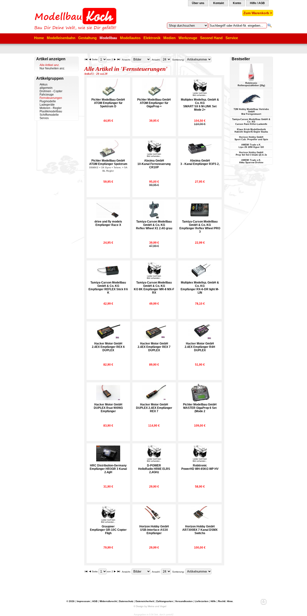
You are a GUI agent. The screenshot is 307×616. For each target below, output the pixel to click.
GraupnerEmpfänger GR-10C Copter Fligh (108, 530)
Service (231, 38)
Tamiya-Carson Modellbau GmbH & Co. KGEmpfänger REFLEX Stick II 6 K (108, 287)
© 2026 (70, 601)
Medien (169, 38)
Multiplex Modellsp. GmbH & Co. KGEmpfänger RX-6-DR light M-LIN (200, 287)
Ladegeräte (47, 104)
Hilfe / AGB (257, 3)
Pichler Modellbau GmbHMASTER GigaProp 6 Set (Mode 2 (200, 408)
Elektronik (151, 38)
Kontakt (218, 3)
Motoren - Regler (51, 108)
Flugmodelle (48, 101)
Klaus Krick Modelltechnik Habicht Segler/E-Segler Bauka (251, 130)
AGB (94, 601)
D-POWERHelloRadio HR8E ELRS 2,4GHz (154, 469)
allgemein (46, 88)
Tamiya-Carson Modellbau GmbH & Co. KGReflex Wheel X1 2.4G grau (154, 225)
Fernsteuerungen (51, 98)
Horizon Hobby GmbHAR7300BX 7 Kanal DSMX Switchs (200, 530)
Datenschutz (126, 601)
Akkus (43, 84)
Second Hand (211, 38)
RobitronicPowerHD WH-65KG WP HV (199, 467)
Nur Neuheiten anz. (52, 68)
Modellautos (130, 38)
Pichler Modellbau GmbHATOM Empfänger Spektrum (108, 165)
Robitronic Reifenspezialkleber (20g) (251, 84)
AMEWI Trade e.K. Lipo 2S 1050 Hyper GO (251, 146)
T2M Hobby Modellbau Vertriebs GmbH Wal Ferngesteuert (251, 111)
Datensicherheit (145, 601)
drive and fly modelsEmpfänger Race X (108, 223)
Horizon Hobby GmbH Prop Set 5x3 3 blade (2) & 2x (251, 153)
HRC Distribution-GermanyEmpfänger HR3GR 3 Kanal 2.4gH (108, 469)
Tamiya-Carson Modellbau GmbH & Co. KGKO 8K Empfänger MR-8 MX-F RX (154, 287)
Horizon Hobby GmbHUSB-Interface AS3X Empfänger (154, 530)
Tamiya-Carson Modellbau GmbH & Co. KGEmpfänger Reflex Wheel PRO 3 (199, 226)
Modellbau (108, 38)
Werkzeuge (187, 38)
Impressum (83, 601)
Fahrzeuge (47, 94)
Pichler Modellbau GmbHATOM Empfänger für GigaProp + (154, 103)
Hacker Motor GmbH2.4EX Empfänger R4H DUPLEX (200, 347)
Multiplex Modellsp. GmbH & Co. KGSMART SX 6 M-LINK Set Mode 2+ (200, 104)
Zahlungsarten (164, 601)
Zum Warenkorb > (257, 13)
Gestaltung (87, 38)
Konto (237, 3)
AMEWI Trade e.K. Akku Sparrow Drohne (251, 161)
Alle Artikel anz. (49, 65)
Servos (44, 118)
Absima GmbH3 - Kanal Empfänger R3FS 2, (199, 162)
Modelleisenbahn (61, 38)
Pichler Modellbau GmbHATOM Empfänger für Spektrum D (108, 103)
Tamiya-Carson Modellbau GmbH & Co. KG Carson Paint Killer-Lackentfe (251, 121)
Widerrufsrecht (108, 601)
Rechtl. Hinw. (225, 601)
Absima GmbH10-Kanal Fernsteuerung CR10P (154, 164)
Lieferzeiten (201, 601)
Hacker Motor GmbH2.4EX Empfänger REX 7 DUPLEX (154, 347)
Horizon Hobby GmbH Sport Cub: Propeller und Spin (251, 138)
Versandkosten (184, 601)
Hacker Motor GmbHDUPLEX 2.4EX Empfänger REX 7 (154, 408)
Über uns (198, 3)
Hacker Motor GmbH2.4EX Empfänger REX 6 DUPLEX (108, 347)
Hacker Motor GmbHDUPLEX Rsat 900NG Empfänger (108, 408)
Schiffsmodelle (49, 114)
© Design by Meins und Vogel (150, 606)
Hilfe (213, 601)
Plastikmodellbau (51, 111)
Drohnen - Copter (51, 91)
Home (39, 38)
